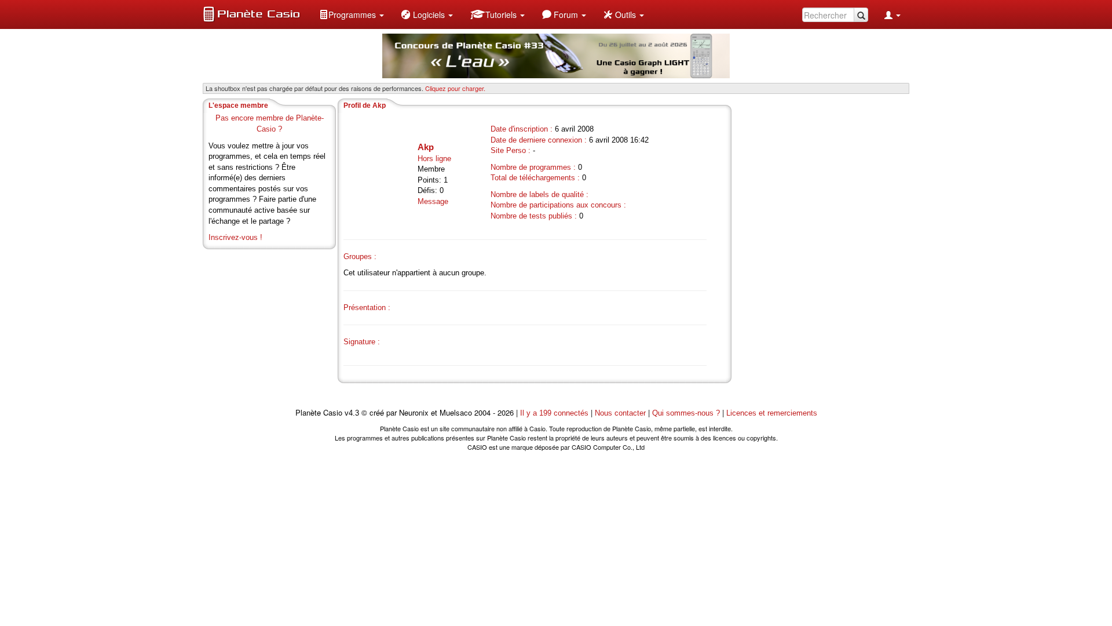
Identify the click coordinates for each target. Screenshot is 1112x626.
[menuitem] (351, 14)
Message (433, 201)
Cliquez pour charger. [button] (455, 88)
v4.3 (352, 413)
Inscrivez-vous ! (235, 237)
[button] (351, 14)
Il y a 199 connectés (555, 413)
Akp (426, 147)
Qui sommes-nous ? (686, 413)
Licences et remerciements (771, 413)
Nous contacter (620, 413)
